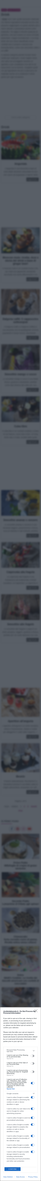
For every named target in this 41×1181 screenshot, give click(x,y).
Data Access (20, 1177)
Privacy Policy (33, 1177)
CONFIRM (12, 1169)
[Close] (37, 1011)
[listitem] (20, 1050)
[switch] (32, 1056)
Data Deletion (8, 1177)
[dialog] (20, 1094)
